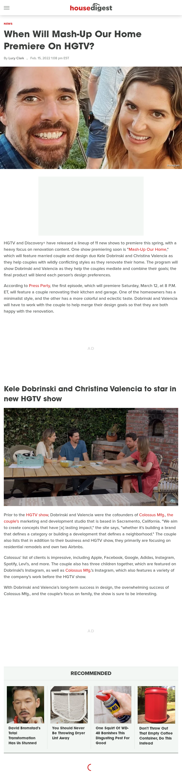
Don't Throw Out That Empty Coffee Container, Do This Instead (156, 736)
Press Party (39, 286)
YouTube (170, 502)
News (8, 24)
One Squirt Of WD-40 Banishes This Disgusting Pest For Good (112, 736)
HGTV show (37, 515)
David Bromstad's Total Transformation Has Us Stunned (24, 736)
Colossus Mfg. (152, 515)
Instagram (173, 165)
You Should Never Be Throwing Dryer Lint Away (68, 733)
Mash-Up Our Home (147, 249)
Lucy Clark (16, 58)
